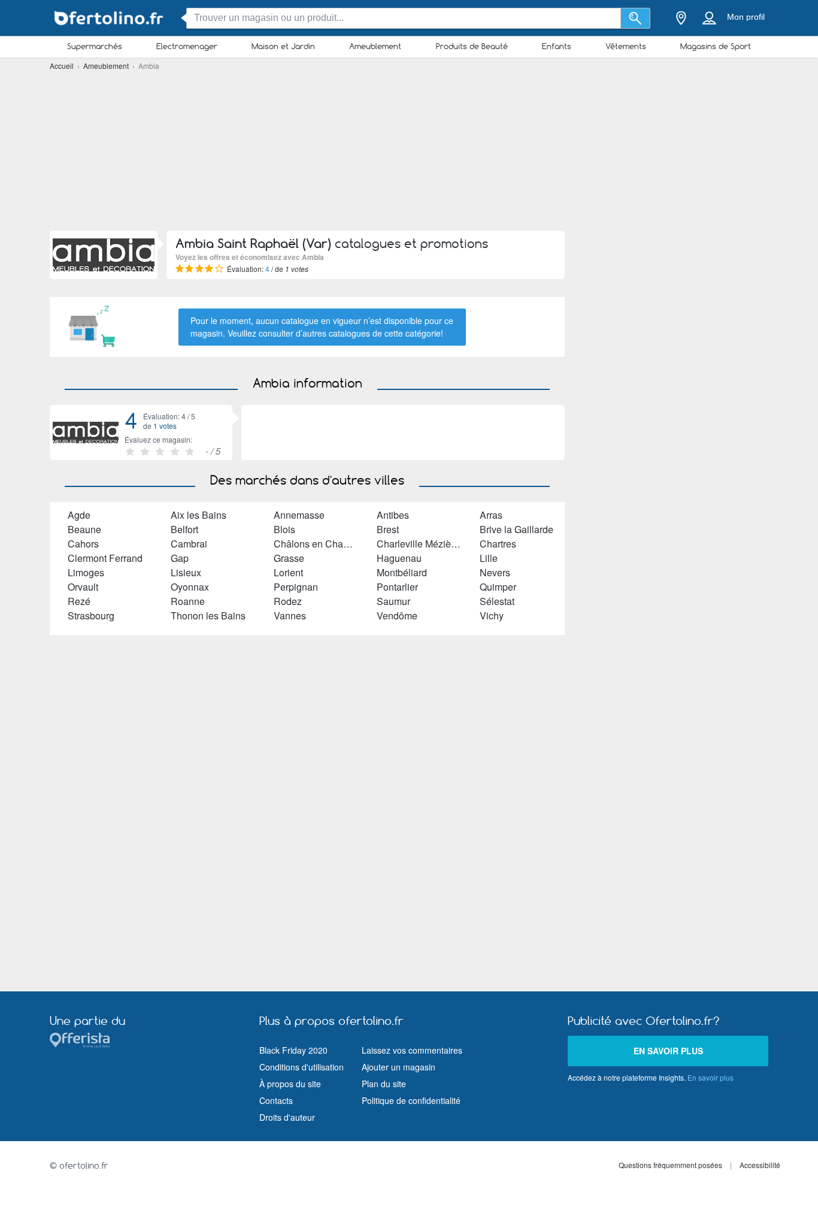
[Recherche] (635, 18)
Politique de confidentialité (411, 1100)
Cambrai (189, 543)
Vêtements (625, 46)
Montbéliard (402, 572)
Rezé (79, 601)
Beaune (84, 529)
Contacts (276, 1100)
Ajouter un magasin (398, 1067)
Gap (180, 558)
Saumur (393, 601)
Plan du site (384, 1084)
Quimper (498, 587)
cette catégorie (412, 333)
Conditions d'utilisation (301, 1067)
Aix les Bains (198, 515)
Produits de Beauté (472, 46)
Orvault (83, 587)
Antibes (393, 515)
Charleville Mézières (420, 543)
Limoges (86, 572)
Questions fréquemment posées (670, 1165)
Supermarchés (94, 46)
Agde (79, 515)
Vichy (492, 615)
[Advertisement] (409, 150)
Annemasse (299, 515)
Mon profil (746, 17)
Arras (491, 515)
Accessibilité (760, 1165)
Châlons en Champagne (326, 543)
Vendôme (397, 615)
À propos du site (290, 1084)
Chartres (498, 543)
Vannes (290, 615)
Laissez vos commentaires (412, 1050)
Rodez (288, 601)
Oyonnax (190, 587)
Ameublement (375, 46)
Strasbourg (91, 615)
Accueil (62, 66)
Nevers (495, 572)
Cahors (83, 543)
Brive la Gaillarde (516, 529)
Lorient (288, 572)
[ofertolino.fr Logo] (109, 18)
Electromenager (186, 46)
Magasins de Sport (715, 46)
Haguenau (399, 558)
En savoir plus (668, 1051)
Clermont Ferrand (105, 558)
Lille (489, 558)
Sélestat (497, 601)
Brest (388, 529)
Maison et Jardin (283, 46)
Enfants (556, 46)
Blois (284, 529)
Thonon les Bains (208, 615)
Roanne (188, 601)
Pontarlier (397, 587)
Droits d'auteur (287, 1117)
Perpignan (296, 587)
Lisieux (186, 572)
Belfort (184, 529)
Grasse (289, 558)
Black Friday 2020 (293, 1050)
